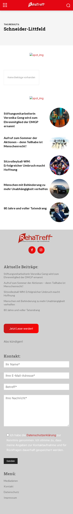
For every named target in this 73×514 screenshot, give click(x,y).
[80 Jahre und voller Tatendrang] (59, 212)
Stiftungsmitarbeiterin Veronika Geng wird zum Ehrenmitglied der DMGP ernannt (31, 275)
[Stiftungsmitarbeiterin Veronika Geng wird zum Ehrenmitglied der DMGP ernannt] (59, 117)
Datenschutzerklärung (41, 435)
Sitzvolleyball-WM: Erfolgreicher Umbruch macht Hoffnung (24, 165)
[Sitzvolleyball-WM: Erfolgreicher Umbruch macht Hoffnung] (59, 165)
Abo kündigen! (13, 341)
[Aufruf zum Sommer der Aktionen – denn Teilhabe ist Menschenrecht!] (59, 142)
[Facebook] (32, 249)
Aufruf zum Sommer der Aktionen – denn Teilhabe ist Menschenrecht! (23, 142)
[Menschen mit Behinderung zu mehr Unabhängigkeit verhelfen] (59, 189)
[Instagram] (41, 249)
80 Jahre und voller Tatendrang (25, 208)
